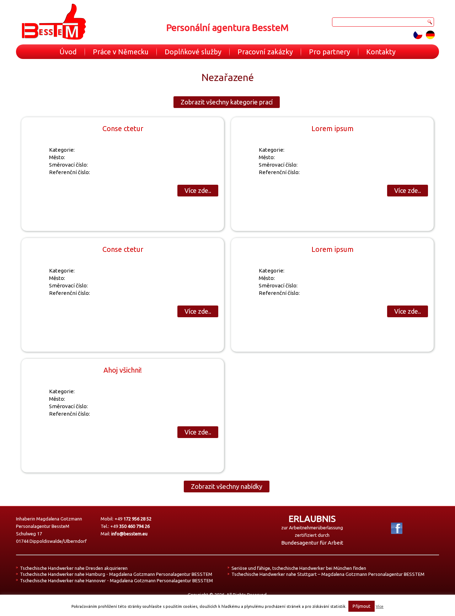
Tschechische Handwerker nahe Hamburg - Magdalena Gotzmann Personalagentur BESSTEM (116, 574)
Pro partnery (329, 52)
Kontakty (381, 52)
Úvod (68, 52)
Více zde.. (197, 190)
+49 (132, 518)
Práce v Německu (121, 52)
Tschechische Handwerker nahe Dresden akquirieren (74, 568)
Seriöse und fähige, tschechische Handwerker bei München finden (298, 568)
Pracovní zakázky (265, 52)
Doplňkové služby (193, 52)
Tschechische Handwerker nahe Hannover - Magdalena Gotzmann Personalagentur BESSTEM (116, 580)
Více (380, 606)
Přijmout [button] (361, 606)
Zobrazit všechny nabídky (226, 486)
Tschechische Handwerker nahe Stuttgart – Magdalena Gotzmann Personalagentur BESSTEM (327, 574)
